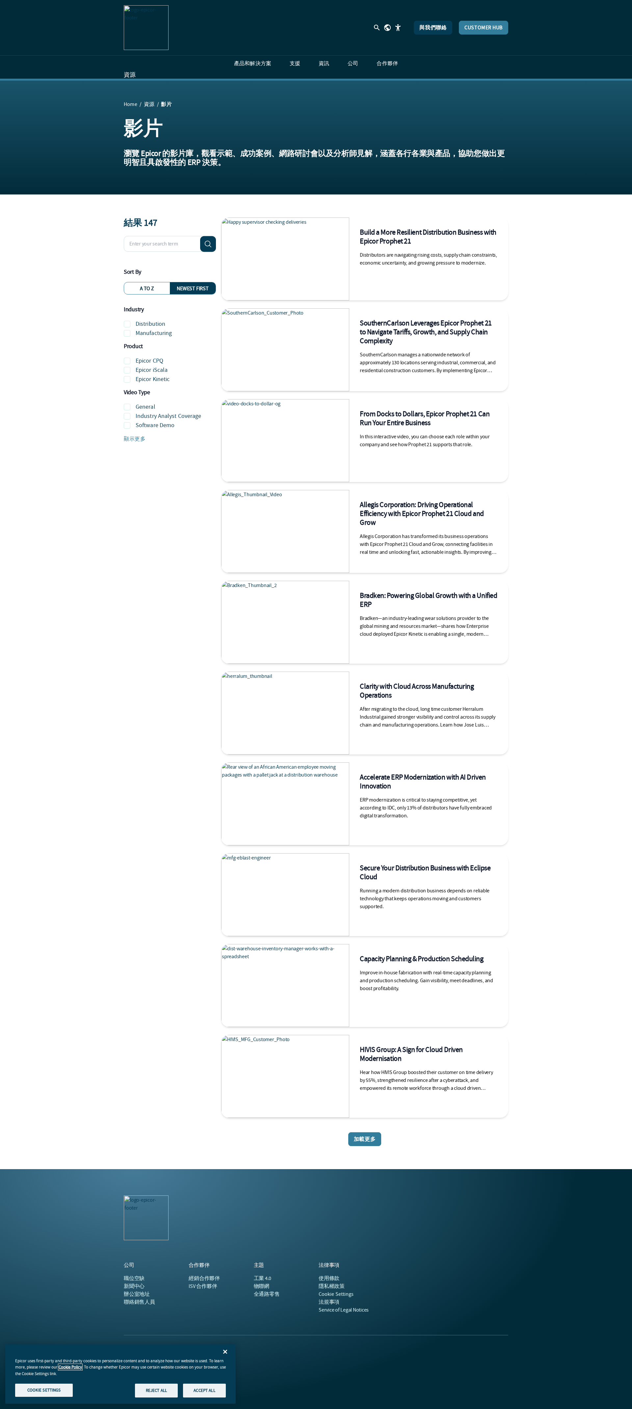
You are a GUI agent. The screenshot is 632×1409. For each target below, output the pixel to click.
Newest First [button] (192, 288)
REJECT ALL (156, 1390)
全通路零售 (267, 1294)
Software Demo (155, 425)
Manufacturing (154, 333)
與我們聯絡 (433, 27)
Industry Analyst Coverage (168, 416)
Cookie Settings (336, 1294)
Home (130, 104)
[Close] (225, 1352)
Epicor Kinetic (153, 379)
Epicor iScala (152, 370)
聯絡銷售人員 (139, 1302)
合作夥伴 (204, 1278)
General (145, 407)
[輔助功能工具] (398, 27)
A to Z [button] (147, 288)
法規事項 (329, 1302)
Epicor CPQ (149, 361)
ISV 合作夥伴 (203, 1286)
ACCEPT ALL (204, 1390)
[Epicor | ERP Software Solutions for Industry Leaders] (146, 27)
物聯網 (261, 1286)
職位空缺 (134, 1278)
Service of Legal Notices (344, 1310)
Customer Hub (483, 27)
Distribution (150, 324)
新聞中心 (134, 1286)
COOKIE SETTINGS (44, 1390)
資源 (130, 75)
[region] (120, 1374)
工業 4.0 (263, 1278)
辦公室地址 (137, 1294)
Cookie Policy (70, 1367)
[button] (170, 439)
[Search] (208, 244)
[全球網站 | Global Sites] (387, 27)
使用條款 (329, 1278)
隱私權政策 (332, 1286)
